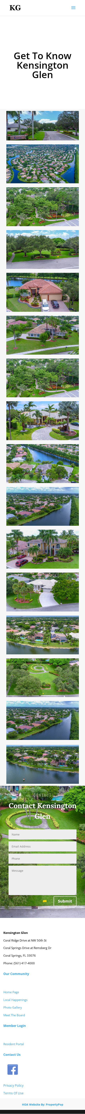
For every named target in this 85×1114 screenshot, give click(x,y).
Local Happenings (15, 1000)
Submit (65, 901)
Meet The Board (14, 1015)
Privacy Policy (13, 1085)
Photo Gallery (12, 1007)
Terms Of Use (13, 1093)
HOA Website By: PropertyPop (42, 1104)
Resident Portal (13, 1044)
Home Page (11, 992)
